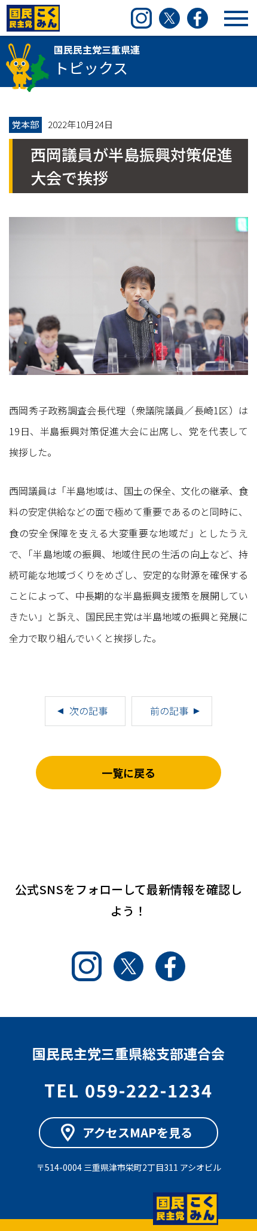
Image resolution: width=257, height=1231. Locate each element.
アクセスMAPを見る (137, 1132)
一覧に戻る (128, 772)
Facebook (197, 18)
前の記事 (169, 710)
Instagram (141, 18)
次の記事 (88, 710)
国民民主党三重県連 (33, 18)
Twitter (169, 18)
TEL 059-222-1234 (128, 1089)
